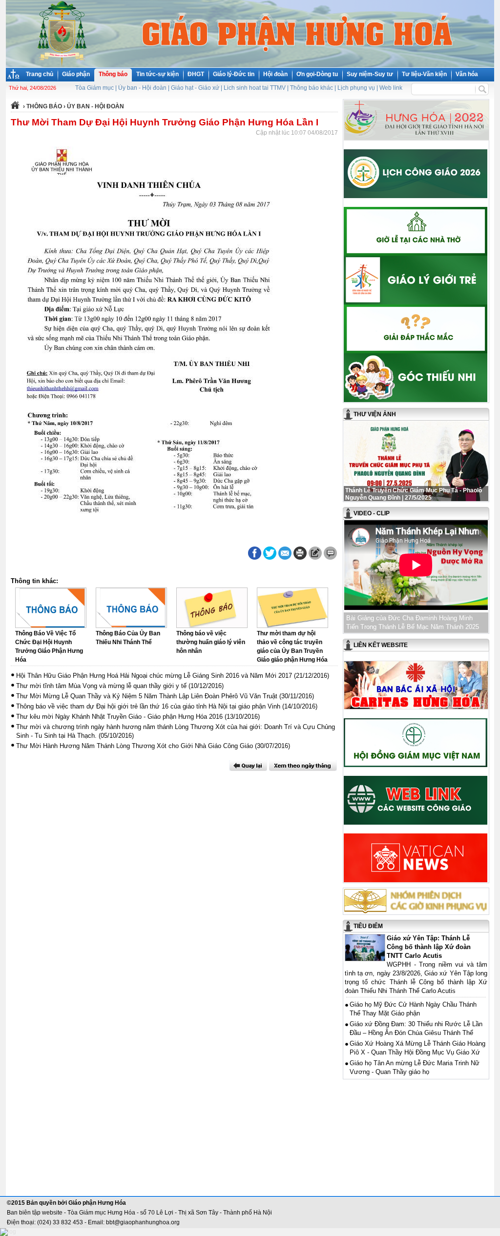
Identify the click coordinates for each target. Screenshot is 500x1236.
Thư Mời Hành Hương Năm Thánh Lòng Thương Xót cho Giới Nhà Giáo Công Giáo (134, 746)
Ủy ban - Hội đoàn (142, 87)
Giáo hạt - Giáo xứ (195, 87)
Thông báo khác (311, 87)
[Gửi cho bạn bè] (285, 553)
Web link (390, 87)
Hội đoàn (275, 74)
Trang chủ (39, 74)
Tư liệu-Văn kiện (424, 74)
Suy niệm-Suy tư (370, 74)
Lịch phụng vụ (356, 87)
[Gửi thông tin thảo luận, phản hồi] (315, 553)
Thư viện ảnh (375, 414)
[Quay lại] (248, 765)
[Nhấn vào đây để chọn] (303, 765)
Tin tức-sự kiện (157, 74)
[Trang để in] (300, 557)
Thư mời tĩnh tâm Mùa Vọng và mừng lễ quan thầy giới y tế (101, 685)
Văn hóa (467, 74)
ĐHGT (196, 74)
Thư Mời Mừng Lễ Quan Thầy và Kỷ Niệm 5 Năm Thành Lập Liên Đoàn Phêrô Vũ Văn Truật (146, 696)
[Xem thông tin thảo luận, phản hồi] (330, 553)
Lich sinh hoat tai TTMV (255, 87)
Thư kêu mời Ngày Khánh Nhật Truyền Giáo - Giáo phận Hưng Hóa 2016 (119, 716)
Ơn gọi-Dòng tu (317, 74)
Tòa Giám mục (94, 87)
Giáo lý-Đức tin (233, 74)
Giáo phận (76, 74)
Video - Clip (372, 513)
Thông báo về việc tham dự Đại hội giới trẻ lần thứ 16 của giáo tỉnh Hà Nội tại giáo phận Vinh (148, 706)
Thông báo (113, 74)
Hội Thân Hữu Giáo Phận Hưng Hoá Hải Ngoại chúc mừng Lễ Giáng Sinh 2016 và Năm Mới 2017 (154, 675)
